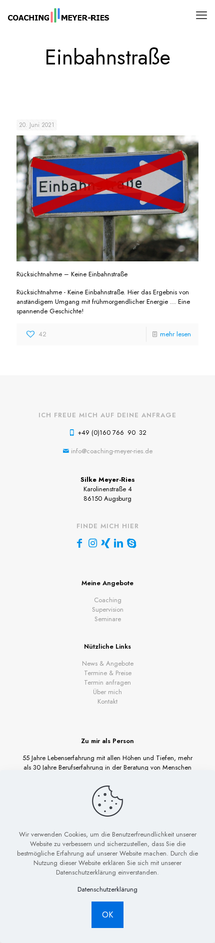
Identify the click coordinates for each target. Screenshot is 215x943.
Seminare (107, 619)
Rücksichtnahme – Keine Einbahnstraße (72, 274)
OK (107, 915)
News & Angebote (108, 663)
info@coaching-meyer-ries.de (111, 451)
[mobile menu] (201, 14)
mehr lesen (175, 334)
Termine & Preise (108, 673)
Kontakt (108, 701)
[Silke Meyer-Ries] (59, 14)
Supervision (108, 609)
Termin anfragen (107, 682)
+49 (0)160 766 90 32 (112, 432)
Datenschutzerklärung (108, 889)
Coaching (108, 600)
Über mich (107, 692)
